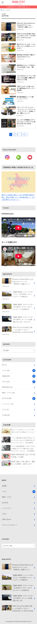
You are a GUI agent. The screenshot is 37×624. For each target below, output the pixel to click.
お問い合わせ (6, 519)
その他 (6, 415)
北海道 (6, 376)
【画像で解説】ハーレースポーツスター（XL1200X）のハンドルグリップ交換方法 (18, 295)
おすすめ (6, 398)
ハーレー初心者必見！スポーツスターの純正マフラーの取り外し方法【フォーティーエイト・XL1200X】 (22, 448)
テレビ (5, 409)
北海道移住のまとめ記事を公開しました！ (19, 7)
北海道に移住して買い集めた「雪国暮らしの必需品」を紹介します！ (22, 463)
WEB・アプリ (8, 393)
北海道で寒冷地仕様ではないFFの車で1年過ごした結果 (22, 456)
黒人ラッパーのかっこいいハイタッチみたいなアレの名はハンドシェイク (22, 432)
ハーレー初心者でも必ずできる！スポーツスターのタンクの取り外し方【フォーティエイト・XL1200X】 (22, 440)
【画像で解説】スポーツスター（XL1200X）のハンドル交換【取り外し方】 (22, 319)
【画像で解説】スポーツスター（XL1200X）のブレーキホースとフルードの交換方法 (18, 308)
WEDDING (7, 387)
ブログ (6, 381)
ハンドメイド (7, 404)
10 (23, 134)
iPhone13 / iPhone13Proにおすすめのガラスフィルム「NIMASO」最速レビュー (17, 282)
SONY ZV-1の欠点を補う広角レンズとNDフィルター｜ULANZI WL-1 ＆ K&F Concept (17, 331)
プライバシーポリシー (9, 525)
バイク (6, 370)
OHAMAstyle (17, 621)
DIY (4, 365)
